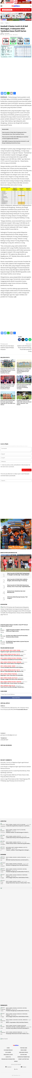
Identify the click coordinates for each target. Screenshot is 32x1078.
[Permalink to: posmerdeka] (2, 34)
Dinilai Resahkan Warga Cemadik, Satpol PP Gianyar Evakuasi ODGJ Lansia (14, 625)
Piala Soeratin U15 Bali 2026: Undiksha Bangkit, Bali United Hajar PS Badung (17, 580)
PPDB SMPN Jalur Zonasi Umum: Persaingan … (13, 683)
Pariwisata (8, 831)
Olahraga (18, 1026)
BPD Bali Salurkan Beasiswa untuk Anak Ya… (17, 860)
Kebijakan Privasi (23, 1052)
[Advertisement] (16, 75)
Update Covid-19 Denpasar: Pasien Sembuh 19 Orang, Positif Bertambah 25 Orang (24, 347)
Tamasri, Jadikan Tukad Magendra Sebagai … (18, 850)
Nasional (14, 654)
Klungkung (19, 863)
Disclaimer (8, 1052)
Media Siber (23, 1050)
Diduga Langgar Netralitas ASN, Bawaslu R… (12, 679)
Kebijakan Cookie (8, 1054)
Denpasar (9, 654)
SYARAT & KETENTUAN (23, 1059)
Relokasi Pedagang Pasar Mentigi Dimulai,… (17, 865)
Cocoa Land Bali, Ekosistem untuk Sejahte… (12, 667)
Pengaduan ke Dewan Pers (8, 1059)
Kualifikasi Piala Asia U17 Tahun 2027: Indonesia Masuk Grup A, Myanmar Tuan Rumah (24, 402)
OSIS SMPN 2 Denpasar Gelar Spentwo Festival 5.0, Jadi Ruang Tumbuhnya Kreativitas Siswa (8, 386)
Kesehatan (23, 1025)
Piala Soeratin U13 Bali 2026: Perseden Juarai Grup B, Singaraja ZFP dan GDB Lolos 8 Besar (8, 402)
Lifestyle (19, 824)
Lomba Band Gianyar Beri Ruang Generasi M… (18, 837)
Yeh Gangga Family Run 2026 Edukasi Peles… (18, 877)
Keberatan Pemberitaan (24, 1057)
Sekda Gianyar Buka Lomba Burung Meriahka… (18, 843)
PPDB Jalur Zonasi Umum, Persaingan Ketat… (13, 663)
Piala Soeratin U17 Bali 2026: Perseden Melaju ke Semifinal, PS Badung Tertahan (24, 386)
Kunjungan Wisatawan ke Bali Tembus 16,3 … (18, 1033)
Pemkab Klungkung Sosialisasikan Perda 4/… (18, 871)
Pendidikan (18, 658)
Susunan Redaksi (8, 1050)
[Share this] (19, 339)
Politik (18, 654)
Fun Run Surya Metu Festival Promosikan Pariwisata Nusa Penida (17, 636)
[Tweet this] (22, 339)
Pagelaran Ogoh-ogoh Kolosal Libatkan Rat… (13, 651)
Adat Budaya (3, 650)
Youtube (24, 1067)
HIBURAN (18, 650)
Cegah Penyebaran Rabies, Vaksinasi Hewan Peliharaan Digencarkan (17, 630)
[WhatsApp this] (29, 339)
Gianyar (14, 824)
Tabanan (13, 666)
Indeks (16, 1061)
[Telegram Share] (26, 339)
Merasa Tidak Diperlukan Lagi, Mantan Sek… (12, 671)
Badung (7, 650)
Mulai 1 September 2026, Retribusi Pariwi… (17, 1022)
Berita (11, 650)
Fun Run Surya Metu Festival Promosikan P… (18, 1028)
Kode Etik (8, 1057)
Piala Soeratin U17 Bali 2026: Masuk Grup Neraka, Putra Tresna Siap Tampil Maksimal (18, 585)
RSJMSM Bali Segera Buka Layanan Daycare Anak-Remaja (17, 642)
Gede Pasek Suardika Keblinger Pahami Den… (13, 687)
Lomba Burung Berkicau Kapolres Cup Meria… (18, 826)
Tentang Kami (23, 1048)
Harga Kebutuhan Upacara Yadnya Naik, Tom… (18, 882)
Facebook (9, 1067)
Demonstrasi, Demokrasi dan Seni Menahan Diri (16, 591)
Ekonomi (9, 666)
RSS (17, 1069)
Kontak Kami (23, 1054)
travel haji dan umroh (6, 770)
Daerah (14, 650)
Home (8, 1048)
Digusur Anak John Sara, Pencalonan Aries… (12, 655)
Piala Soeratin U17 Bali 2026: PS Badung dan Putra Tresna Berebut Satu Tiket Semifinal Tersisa (8, 371)
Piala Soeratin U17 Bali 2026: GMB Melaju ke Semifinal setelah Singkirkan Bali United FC (24, 371)
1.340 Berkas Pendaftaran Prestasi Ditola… (12, 659)
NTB (13, 677)
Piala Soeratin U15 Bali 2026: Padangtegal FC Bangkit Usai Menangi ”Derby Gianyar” (18, 574)
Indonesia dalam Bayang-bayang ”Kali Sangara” (17, 597)
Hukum (9, 685)
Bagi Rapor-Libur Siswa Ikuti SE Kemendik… (12, 675)
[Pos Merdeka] (16, 6)
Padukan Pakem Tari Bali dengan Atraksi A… (17, 832)
